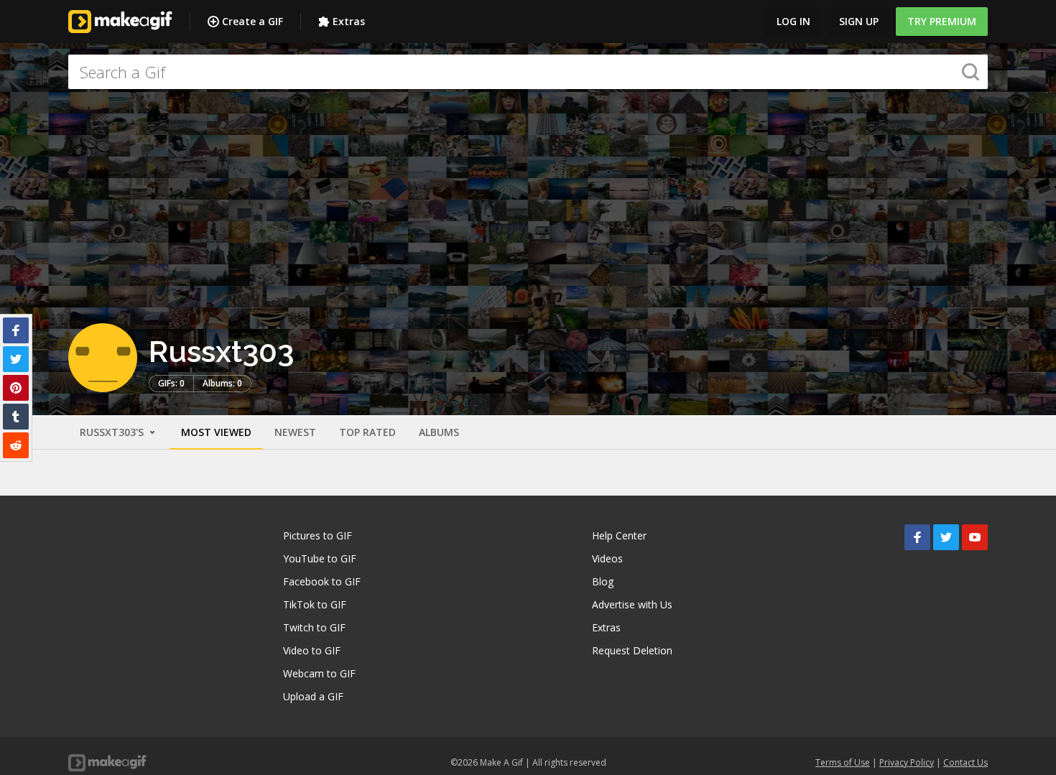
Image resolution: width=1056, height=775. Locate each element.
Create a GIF (252, 21)
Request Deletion (632, 650)
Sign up (859, 21)
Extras (349, 21)
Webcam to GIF (319, 673)
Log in (793, 21)
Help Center (619, 535)
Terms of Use (842, 762)
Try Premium (941, 21)
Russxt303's (113, 432)
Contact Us (965, 762)
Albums (439, 432)
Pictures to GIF (317, 535)
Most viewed (216, 432)
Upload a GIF (313, 696)
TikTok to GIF (314, 604)
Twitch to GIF (314, 627)
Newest (295, 432)
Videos (607, 558)
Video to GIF (312, 650)
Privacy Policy (906, 762)
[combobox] (528, 72)
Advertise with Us (632, 604)
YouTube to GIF (319, 558)
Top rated (367, 432)
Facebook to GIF (322, 581)
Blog (602, 581)
